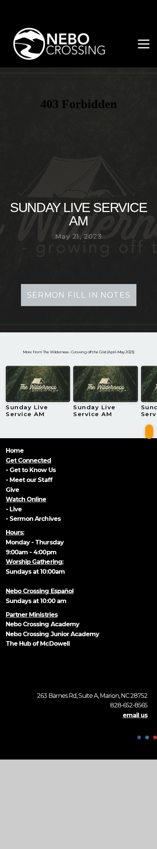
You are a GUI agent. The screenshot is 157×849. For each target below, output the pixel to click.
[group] (38, 395)
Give (13, 489)
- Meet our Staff (29, 480)
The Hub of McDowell (38, 643)
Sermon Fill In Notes (79, 295)
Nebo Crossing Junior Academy (52, 634)
